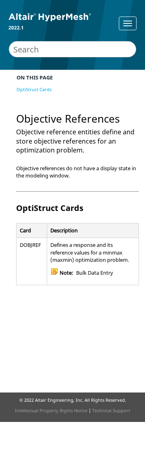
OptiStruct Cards (34, 89)
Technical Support (111, 410)
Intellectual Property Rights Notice (51, 410)
